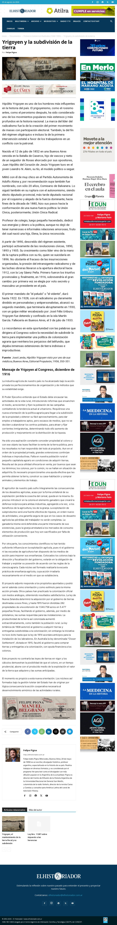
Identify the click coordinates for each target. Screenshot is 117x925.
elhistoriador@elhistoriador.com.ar (65, 895)
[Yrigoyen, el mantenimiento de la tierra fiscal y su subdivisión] (13, 824)
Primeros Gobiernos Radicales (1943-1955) (42, 36)
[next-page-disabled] (9, 849)
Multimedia (21, 21)
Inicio (9, 21)
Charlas (11, 28)
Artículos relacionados (14, 810)
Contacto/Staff (91, 21)
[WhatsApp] (42, 732)
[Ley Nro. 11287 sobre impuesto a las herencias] (39, 824)
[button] (111, 21)
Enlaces (77, 21)
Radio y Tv (65, 21)
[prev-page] (4, 849)
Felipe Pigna (11, 52)
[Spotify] (102, 2)
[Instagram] (97, 2)
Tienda (21, 28)
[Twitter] (107, 2)
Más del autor (35, 810)
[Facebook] (92, 2)
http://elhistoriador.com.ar (33, 755)
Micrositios (50, 21)
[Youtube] (112, 2)
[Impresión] (63, 732)
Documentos (15, 36)
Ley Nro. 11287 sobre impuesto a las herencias (37, 837)
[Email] (56, 732)
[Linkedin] (49, 732)
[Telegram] (70, 732)
